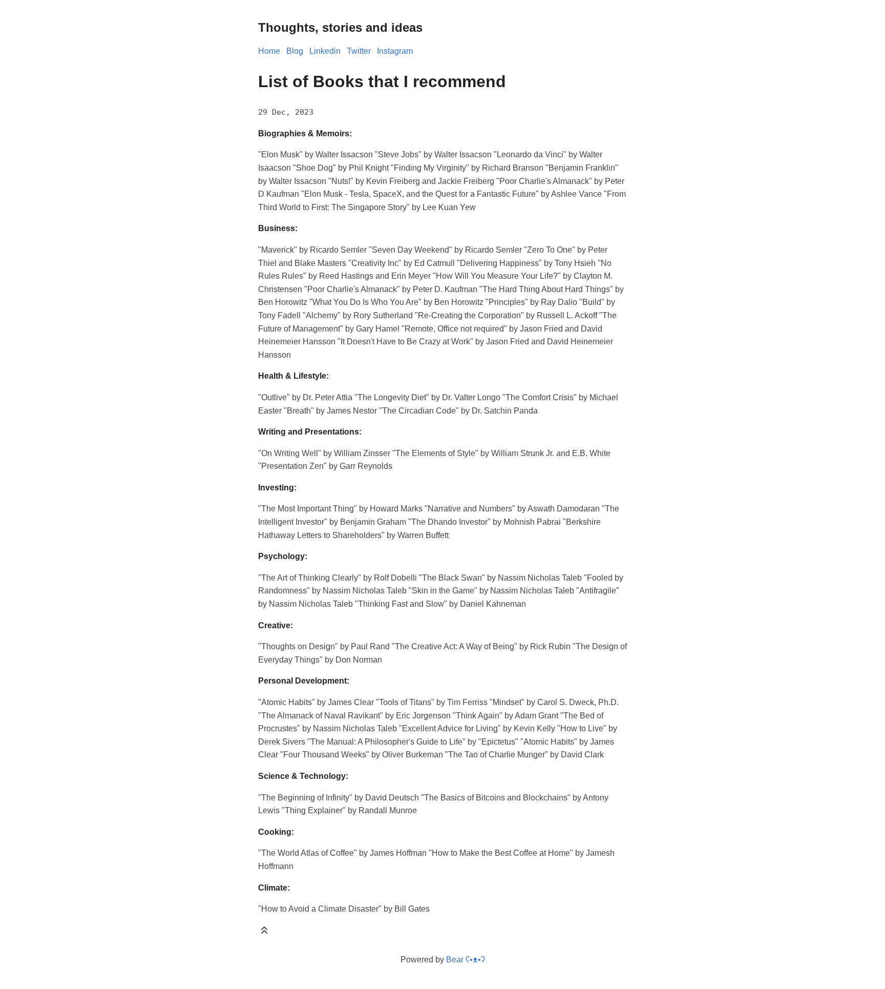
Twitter (359, 51)
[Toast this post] (264, 932)
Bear (465, 959)
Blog (294, 51)
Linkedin (325, 51)
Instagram (395, 51)
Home (269, 51)
